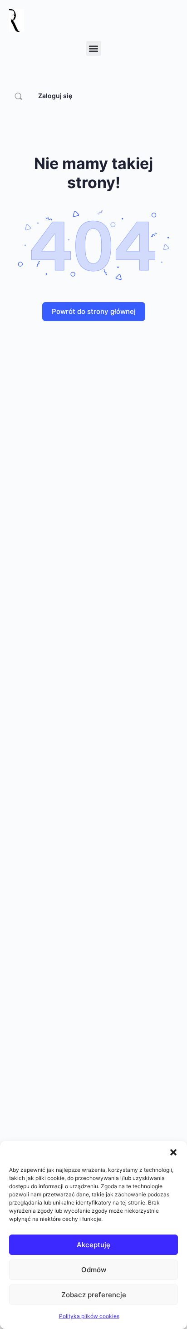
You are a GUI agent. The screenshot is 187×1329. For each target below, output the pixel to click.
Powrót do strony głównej (94, 311)
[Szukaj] (18, 96)
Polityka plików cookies (89, 1316)
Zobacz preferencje (93, 1294)
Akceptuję (93, 1244)
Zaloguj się (55, 95)
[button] (173, 1152)
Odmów (93, 1269)
